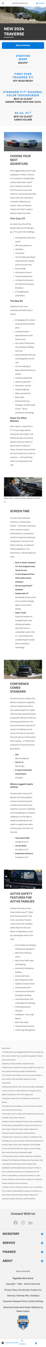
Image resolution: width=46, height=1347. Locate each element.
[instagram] (23, 1222)
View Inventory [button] (23, 45)
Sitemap (11, 1296)
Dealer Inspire (23, 1311)
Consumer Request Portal (15, 1301)
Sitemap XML (22, 1296)
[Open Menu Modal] (3, 3)
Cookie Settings (35, 1301)
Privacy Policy (11, 1290)
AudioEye (34, 1296)
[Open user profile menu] (36, 1343)
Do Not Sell (24, 1290)
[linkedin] (30, 1222)
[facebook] (15, 1222)
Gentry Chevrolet (32, 1284)
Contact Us (36, 1290)
